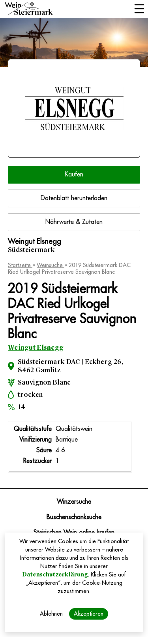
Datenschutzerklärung (55, 574)
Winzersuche (74, 502)
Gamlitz (48, 370)
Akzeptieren (88, 613)
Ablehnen (51, 613)
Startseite (20, 265)
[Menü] (139, 9)
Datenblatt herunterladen (74, 198)
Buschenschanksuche (74, 517)
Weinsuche (50, 265)
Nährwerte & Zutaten (74, 222)
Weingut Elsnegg (36, 347)
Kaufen (74, 174)
